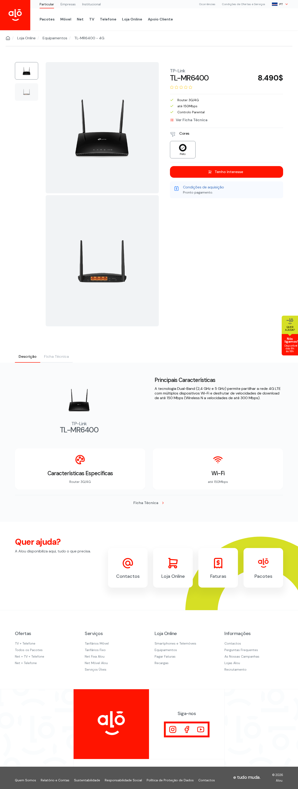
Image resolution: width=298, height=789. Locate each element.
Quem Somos (25, 780)
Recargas (162, 663)
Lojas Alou (232, 663)
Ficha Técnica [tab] (56, 356)
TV (91, 19)
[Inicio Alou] (15, 15)
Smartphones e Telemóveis (175, 643)
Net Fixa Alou (95, 656)
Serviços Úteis (95, 669)
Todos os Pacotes (29, 650)
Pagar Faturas (165, 656)
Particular (47, 4)
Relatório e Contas (55, 780)
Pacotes (47, 19)
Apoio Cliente (160, 19)
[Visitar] (173, 729)
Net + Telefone (26, 663)
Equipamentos (55, 38)
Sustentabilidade (87, 780)
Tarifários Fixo (95, 650)
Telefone (108, 19)
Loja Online (132, 19)
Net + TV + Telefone (29, 656)
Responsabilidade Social (123, 780)
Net (80, 19)
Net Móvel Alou (96, 663)
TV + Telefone (25, 643)
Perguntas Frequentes (241, 650)
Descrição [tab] (28, 356)
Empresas (68, 4)
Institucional (91, 4)
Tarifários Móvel (97, 643)
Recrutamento (235, 669)
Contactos (232, 643)
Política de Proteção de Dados (170, 780)
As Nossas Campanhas (241, 656)
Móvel (65, 19)
